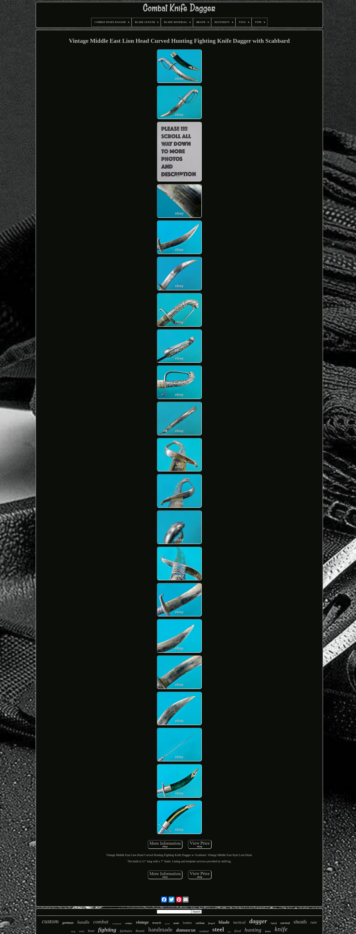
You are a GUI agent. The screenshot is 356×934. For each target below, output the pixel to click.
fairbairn (126, 931)
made (176, 923)
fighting (107, 930)
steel (218, 929)
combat (100, 922)
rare (313, 922)
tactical (239, 922)
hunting (253, 930)
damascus (186, 930)
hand (274, 923)
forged (211, 923)
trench (156, 923)
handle (83, 922)
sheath (300, 922)
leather (187, 923)
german (68, 923)
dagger (258, 921)
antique (128, 923)
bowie (140, 931)
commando (117, 924)
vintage (142, 922)
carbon (200, 923)
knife (281, 929)
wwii (81, 931)
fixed (237, 931)
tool (229, 932)
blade (224, 922)
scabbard (204, 931)
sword (167, 924)
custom (50, 921)
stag (73, 931)
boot (91, 931)
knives (268, 931)
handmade (160, 929)
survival (285, 923)
